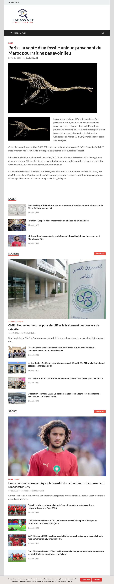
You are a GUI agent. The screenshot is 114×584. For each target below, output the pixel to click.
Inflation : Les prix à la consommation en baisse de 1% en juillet (58, 220)
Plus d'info (86, 579)
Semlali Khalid (32, 58)
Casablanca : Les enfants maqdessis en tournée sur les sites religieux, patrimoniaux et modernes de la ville (61, 349)
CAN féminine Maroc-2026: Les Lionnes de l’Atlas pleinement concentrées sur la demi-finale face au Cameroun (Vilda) (66, 552)
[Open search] (103, 33)
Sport (17, 479)
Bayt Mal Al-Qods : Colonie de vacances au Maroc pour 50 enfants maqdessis (65, 378)
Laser (10, 43)
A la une (11, 322)
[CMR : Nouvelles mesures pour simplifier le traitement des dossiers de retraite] (57, 260)
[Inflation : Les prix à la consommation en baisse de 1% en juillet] (17, 221)
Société (20, 322)
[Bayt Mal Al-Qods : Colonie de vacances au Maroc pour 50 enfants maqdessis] (17, 378)
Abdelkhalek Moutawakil (34, 491)
